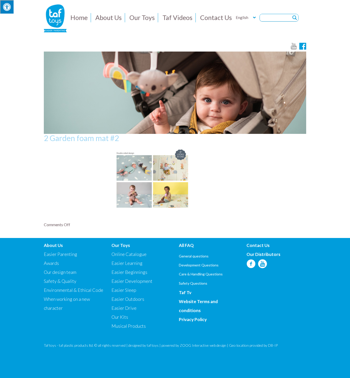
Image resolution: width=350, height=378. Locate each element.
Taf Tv (185, 292)
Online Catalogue (129, 254)
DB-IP (273, 345)
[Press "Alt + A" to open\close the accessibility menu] (7, 7)
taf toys (153, 345)
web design (218, 345)
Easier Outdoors (127, 299)
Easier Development (131, 281)
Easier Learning (126, 263)
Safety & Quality (60, 281)
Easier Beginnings (129, 272)
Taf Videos (177, 17)
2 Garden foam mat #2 (81, 138)
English (242, 17)
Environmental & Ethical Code (73, 290)
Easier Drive (124, 308)
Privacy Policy (193, 319)
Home (79, 17)
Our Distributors (263, 254)
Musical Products (128, 326)
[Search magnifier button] (294, 17)
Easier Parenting (60, 254)
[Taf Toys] (55, 17)
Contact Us (216, 17)
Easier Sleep (123, 290)
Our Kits (119, 317)
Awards (51, 263)
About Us (108, 17)
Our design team (60, 272)
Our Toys (142, 17)
